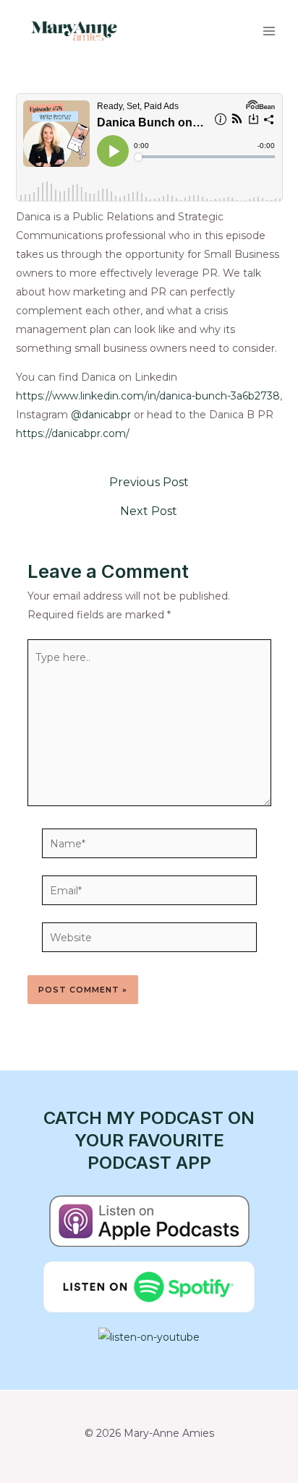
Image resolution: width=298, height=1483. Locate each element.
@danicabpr (101, 414)
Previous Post (149, 482)
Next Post (148, 511)
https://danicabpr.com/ (72, 433)
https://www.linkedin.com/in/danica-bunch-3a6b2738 (148, 395)
